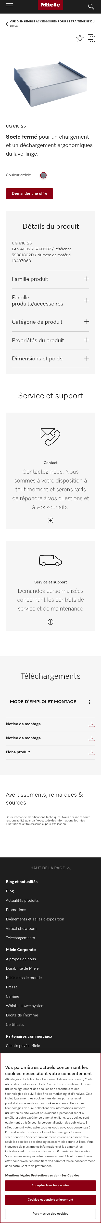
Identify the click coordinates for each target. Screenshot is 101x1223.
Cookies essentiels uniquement (51, 1199)
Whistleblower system (25, 1006)
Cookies (73, 1175)
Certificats (15, 1025)
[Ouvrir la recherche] (91, 7)
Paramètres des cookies (50, 1213)
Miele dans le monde (24, 978)
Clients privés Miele (23, 1046)
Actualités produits (22, 901)
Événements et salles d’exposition (35, 919)
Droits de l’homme (22, 1015)
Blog (10, 891)
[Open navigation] (9, 6)
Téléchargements (20, 938)
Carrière (12, 997)
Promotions (16, 910)
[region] (50, 1138)
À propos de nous (21, 959)
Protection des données (49, 1175)
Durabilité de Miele (22, 969)
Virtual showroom (21, 929)
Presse (11, 987)
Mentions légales (17, 1175)
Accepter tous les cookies (50, 1185)
